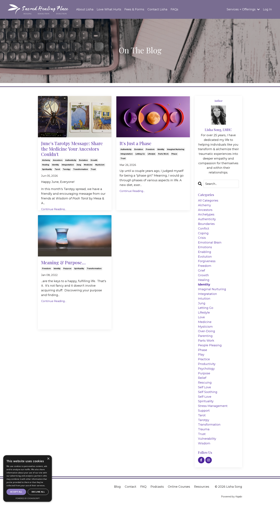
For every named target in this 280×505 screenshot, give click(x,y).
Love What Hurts (109, 9)
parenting (205, 336)
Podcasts (157, 486)
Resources (201, 486)
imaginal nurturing (175, 149)
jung (79, 165)
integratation (68, 165)
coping (203, 233)
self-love (204, 396)
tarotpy (66, 169)
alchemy (46, 160)
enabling (204, 252)
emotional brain (210, 242)
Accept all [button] (16, 491)
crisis (202, 238)
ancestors (57, 160)
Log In (267, 9)
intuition (204, 298)
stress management (213, 406)
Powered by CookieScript (28, 498)
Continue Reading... (53, 209)
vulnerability (207, 438)
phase (174, 154)
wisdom (204, 443)
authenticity (70, 160)
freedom (150, 149)
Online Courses (179, 486)
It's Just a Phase (135, 143)
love (201, 317)
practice (204, 359)
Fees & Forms (134, 9)
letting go (140, 154)
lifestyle (151, 154)
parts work (163, 154)
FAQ (143, 486)
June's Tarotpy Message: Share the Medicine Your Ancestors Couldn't (72, 149)
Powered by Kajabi (231, 496)
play (201, 354)
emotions (205, 247)
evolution (83, 160)
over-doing (206, 331)
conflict (203, 228)
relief (202, 378)
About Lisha (84, 9)
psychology (206, 368)
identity (55, 165)
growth (94, 160)
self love (204, 387)
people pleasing (210, 345)
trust (93, 169)
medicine (88, 165)
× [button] (48, 458)
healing (45, 165)
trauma (204, 429)
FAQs (174, 9)
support (204, 410)
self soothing (207, 392)
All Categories (208, 200)
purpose (67, 268)
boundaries (206, 224)
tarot (57, 169)
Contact (130, 486)
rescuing (205, 382)
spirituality (47, 169)
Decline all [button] (38, 491)
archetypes (206, 214)
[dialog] (27, 478)
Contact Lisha (157, 9)
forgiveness (207, 261)
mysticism (99, 165)
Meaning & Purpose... (63, 262)
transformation (80, 169)
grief (201, 270)
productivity (207, 364)
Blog (117, 486)
